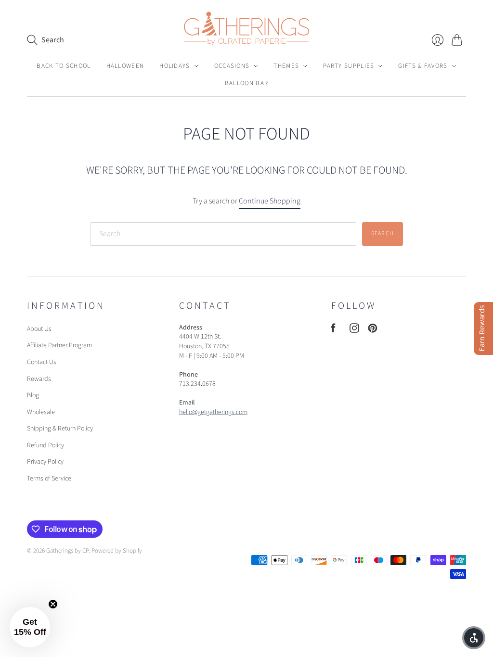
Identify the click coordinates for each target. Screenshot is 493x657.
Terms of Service (49, 478)
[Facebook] (333, 330)
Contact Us (41, 362)
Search (382, 233)
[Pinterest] (372, 330)
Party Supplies (348, 66)
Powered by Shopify (116, 550)
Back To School (64, 66)
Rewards (39, 379)
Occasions (232, 66)
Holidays (174, 66)
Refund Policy (45, 445)
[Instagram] (354, 330)
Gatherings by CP (67, 550)
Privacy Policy (45, 462)
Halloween (125, 66)
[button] (473, 637)
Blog (33, 395)
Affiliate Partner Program (59, 345)
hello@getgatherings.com (213, 412)
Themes (286, 66)
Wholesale (41, 412)
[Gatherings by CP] (246, 28)
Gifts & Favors (422, 66)
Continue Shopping (269, 201)
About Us (39, 329)
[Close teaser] (53, 604)
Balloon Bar (246, 83)
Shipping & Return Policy (60, 428)
